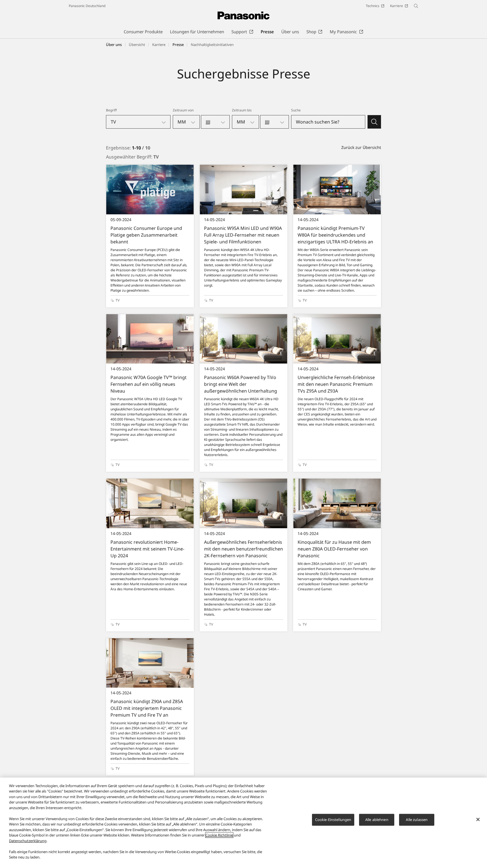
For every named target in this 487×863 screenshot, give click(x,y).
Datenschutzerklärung (28, 840)
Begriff (111, 110)
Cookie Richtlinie (219, 835)
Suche (296, 110)
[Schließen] (478, 819)
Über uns (114, 44)
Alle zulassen (417, 819)
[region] (243, 820)
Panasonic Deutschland (87, 5)
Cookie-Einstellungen (333, 819)
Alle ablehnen (376, 819)
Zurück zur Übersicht (361, 147)
